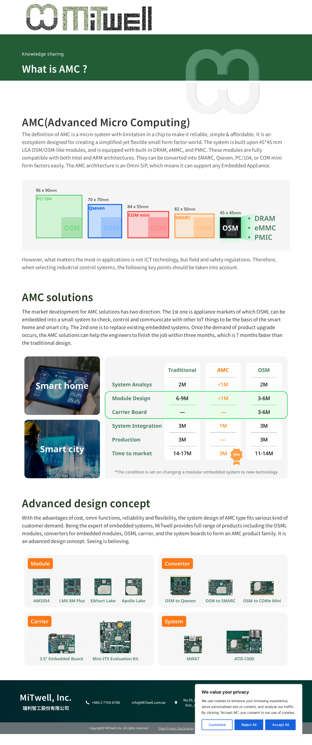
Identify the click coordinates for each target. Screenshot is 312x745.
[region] (248, 709)
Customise (217, 725)
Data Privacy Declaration (176, 728)
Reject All (249, 725)
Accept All (280, 725)
